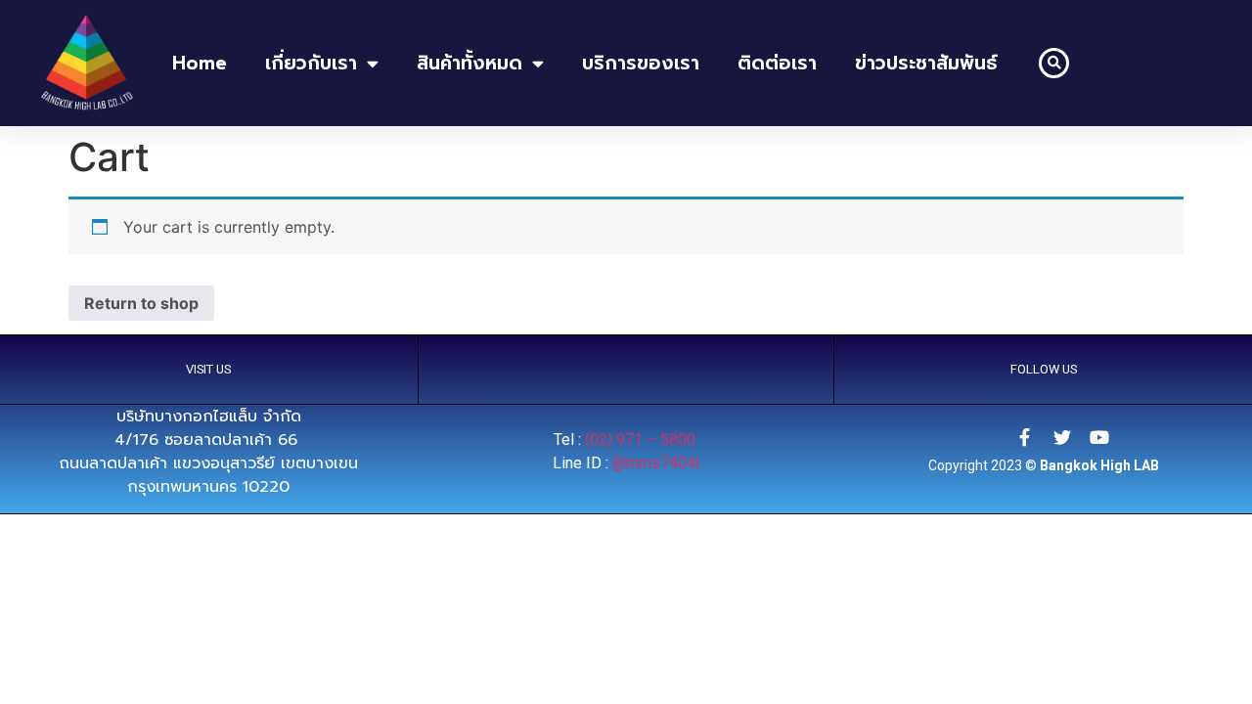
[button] (1054, 63)
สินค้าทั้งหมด (469, 63)
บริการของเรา (640, 63)
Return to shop (141, 303)
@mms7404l (655, 463)
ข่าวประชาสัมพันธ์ (926, 63)
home (199, 63)
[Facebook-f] (1025, 437)
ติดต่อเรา (777, 63)
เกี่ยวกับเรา (311, 63)
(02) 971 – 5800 (642, 439)
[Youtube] (1099, 437)
